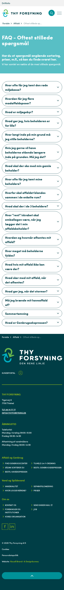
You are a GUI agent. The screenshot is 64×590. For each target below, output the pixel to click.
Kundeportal (8, 372)
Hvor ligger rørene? (15, 490)
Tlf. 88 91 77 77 (9, 409)
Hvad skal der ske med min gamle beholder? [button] (28, 168)
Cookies (5, 549)
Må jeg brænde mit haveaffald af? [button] (26, 302)
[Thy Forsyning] (27, 13)
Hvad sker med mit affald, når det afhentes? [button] (25, 280)
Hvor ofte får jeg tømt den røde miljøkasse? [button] (26, 87)
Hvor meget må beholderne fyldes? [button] (24, 253)
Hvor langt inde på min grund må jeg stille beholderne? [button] (27, 136)
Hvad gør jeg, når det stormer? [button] (26, 291)
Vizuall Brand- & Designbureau (24, 561)
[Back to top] (32, 575)
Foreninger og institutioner (13, 511)
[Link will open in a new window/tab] (5, 527)
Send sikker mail (42, 505)
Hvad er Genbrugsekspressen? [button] (26, 322)
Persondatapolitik (10, 555)
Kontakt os (10, 505)
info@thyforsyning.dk (14, 412)
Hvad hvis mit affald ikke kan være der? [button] (24, 266)
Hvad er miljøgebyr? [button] (19, 112)
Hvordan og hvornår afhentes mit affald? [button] (28, 239)
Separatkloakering (43, 486)
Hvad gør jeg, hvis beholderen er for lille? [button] (27, 123)
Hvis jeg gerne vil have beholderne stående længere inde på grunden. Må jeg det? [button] (25, 152)
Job (35, 509)
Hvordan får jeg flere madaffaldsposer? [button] (19, 100)
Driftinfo (6, 3)
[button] (51, 13)
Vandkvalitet (11, 486)
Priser (37, 490)
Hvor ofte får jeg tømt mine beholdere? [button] (23, 181)
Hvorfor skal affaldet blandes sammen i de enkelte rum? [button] (25, 194)
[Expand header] (59, 13)
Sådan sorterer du (14, 467)
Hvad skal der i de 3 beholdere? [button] (26, 206)
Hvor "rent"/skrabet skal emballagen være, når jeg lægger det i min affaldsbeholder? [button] (23, 221)
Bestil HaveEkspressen (16, 471)
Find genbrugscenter (16, 463)
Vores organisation (15, 516)
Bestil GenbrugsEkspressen (48, 467)
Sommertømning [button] (16, 313)
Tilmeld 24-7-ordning (45, 463)
